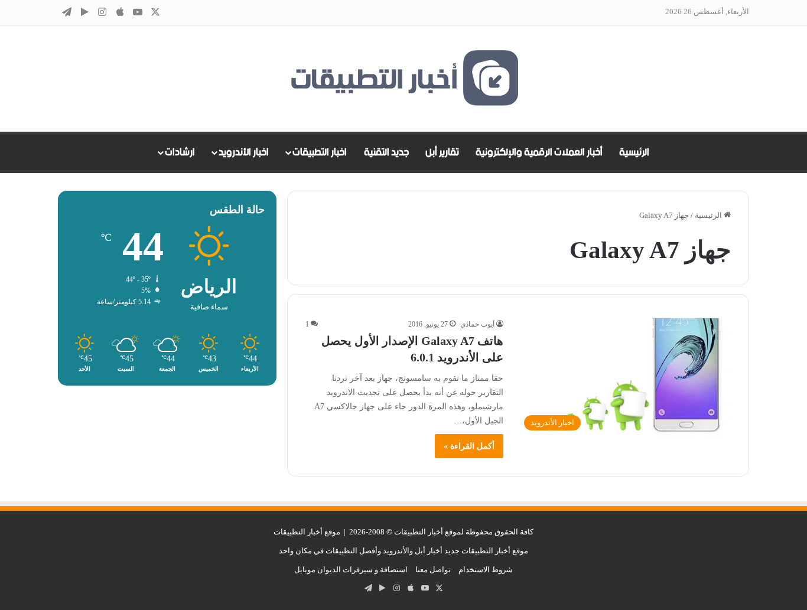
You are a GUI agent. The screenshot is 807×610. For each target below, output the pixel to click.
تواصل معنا (433, 569)
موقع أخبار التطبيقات (307, 531)
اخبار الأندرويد (244, 152)
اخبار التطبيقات (319, 152)
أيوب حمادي (477, 324)
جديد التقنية (386, 152)
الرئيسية (634, 152)
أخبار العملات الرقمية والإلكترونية (539, 152)
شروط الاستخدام (485, 569)
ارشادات (180, 152)
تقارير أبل (442, 152)
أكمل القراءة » (469, 446)
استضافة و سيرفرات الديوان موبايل (351, 569)
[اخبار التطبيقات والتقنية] (403, 78)
